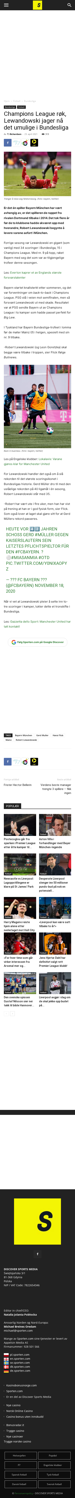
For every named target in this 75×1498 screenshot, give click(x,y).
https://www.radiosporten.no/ (25, 143)
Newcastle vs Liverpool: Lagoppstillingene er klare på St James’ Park (19, 882)
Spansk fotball (19, 1474)
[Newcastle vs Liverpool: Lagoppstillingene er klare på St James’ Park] (20, 864)
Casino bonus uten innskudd (24, 1416)
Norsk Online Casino (19, 1411)
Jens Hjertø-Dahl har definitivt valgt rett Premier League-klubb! (53, 961)
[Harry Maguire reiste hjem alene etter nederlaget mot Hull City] (20, 908)
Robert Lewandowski (26, 739)
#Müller (44, 534)
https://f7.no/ (16, 143)
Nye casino (13, 1405)
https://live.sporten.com (34, 143)
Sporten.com (25, 1338)
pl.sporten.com (19, 1354)
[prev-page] (6, 1013)
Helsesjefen (19, 1455)
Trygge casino (15, 1431)
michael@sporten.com (18, 1330)
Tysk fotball (53, 1474)
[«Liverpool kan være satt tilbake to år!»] (55, 908)
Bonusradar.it (15, 1425)
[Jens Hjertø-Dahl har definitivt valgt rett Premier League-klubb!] (55, 943)
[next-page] (12, 1013)
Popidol (53, 1455)
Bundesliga (30, 101)
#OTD (43, 557)
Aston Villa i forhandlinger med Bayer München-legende (55, 843)
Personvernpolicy (24, 1493)
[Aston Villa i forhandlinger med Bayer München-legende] (55, 825)
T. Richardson (14, 134)
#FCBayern (27, 552)
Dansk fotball (19, 1484)
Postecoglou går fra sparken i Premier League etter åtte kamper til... (19, 843)
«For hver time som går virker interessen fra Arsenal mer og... (18, 961)
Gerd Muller (42, 735)
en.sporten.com (20, 1358)
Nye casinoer (14, 1436)
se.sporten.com (20, 1362)
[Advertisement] (37, 51)
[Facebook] (8, 143)
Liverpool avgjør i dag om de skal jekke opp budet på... (54, 1001)
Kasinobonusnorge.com (21, 1385)
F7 (19, 1465)
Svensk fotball (54, 1484)
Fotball (16, 101)
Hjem (7, 101)
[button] (6, 5)
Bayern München (23, 735)
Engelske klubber (53, 1465)
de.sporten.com (20, 1370)
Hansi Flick (58, 735)
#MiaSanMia (24, 557)
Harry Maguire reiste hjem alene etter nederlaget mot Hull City (19, 926)
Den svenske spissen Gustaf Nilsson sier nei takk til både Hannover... (19, 1001)
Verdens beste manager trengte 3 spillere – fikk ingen (56, 789)
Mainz (9, 739)
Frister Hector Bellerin (18, 785)
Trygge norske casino (17, 1441)
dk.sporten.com (20, 1366)
